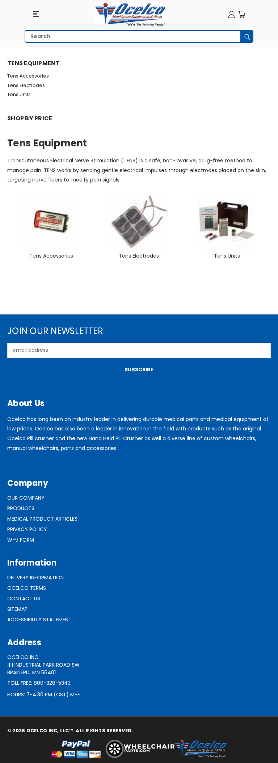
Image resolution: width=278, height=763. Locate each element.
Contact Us (23, 598)
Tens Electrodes (26, 85)
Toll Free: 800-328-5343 (39, 683)
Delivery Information (35, 577)
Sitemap (17, 609)
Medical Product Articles (42, 518)
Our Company (26, 497)
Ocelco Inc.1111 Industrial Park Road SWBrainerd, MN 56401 (43, 665)
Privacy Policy (27, 529)
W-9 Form (20, 539)
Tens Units (19, 94)
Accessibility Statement (39, 619)
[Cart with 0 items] (241, 14)
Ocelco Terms (26, 588)
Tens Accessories (28, 75)
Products (20, 508)
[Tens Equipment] (130, 14)
